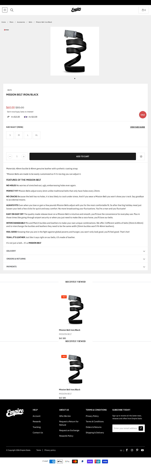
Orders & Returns (93, 427)
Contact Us (38, 432)
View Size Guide (137, 127)
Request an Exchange (69, 430)
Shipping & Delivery (95, 432)
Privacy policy (50, 450)
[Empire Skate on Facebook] (127, 450)
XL (36, 135)
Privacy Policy (92, 416)
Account (36, 416)
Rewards (37, 421)
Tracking (37, 427)
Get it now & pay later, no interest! (20, 112)
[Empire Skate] (76, 11)
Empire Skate (25, 450)
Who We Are (65, 416)
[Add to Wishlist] (141, 156)
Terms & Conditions (95, 421)
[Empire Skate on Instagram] (132, 450)
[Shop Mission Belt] (6, 30)
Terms (38, 450)
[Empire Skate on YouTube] (142, 450)
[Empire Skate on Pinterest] (137, 450)
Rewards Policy (66, 436)
